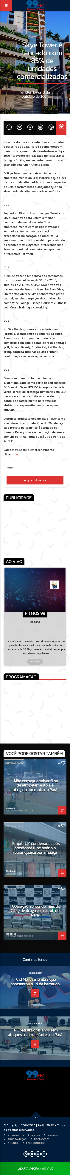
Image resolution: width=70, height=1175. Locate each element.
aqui (19, 454)
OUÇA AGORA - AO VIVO (37, 1168)
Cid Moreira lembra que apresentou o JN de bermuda (35, 981)
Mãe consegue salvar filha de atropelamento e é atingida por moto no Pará (35, 785)
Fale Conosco (35, 1143)
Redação (11, 808)
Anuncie (13, 1143)
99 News (53, 1135)
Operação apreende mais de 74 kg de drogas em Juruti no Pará (35, 910)
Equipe (35, 1135)
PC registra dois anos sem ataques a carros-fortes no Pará (35, 1032)
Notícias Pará (35, 29)
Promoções (41, 1139)
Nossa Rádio (16, 1135)
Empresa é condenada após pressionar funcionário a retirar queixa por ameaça (36, 847)
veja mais (35, 661)
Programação (17, 1139)
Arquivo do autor (35, 480)
